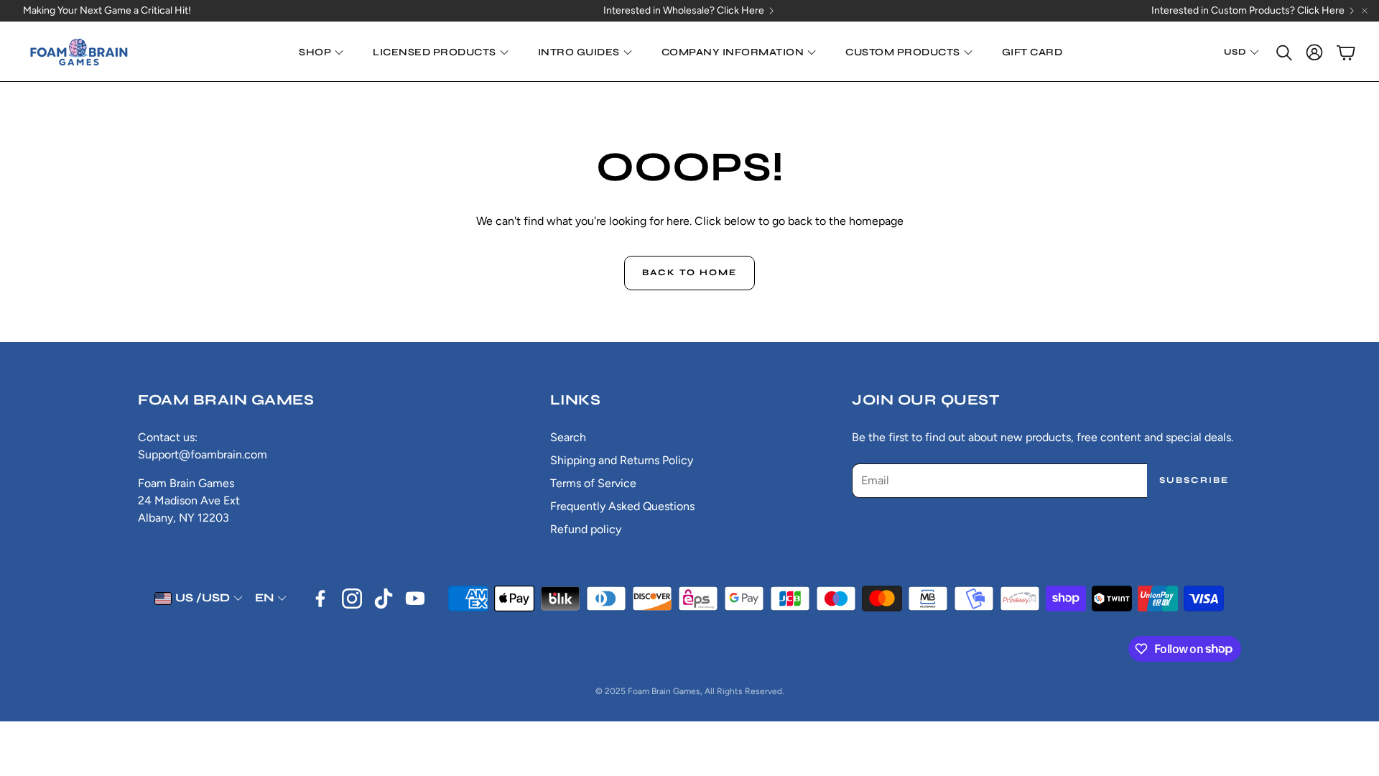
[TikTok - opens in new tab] (383, 598)
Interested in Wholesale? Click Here (683, 11)
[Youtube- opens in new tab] (415, 598)
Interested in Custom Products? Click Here (1248, 11)
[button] (1283, 52)
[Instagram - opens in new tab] (352, 598)
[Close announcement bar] (1364, 11)
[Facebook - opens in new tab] (320, 598)
